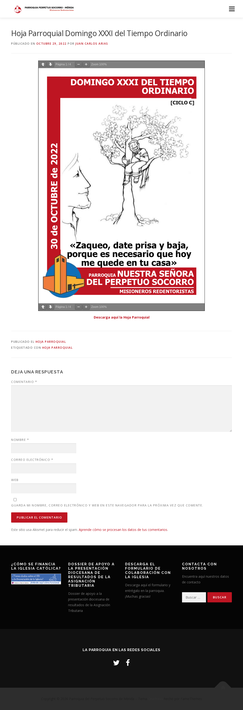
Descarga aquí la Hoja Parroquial (122, 317)
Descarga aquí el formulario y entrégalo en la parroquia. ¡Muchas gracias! (147, 591)
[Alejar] (78, 64)
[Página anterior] (43, 64)
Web (15, 480)
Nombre (20, 440)
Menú (232, 9)
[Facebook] (128, 662)
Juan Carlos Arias (91, 44)
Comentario (24, 382)
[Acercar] (86, 64)
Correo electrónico (32, 459)
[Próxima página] (50, 64)
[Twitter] (116, 662)
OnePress (155, 698)
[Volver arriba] (223, 687)
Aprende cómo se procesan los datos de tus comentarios (123, 529)
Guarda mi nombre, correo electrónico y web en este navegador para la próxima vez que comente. (107, 505)
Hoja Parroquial (51, 342)
